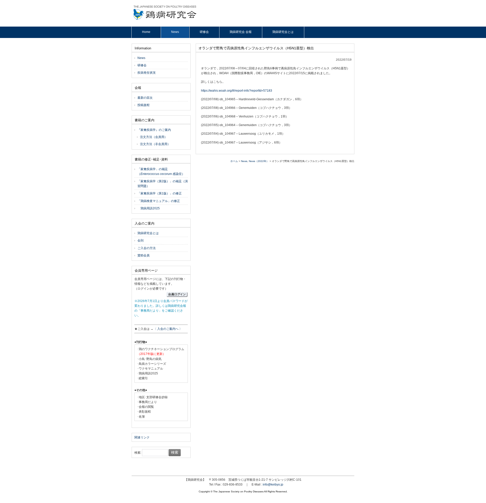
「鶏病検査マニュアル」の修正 (158, 201)
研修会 (142, 65)
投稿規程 (143, 105)
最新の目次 (145, 97)
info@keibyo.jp (273, 484)
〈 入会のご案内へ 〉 (167, 329)
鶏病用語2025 (148, 208)
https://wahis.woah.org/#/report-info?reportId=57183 (236, 90)
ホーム (234, 161)
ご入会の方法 (146, 248)
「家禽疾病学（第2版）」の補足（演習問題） (162, 183)
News (244, 161)
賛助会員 (143, 255)
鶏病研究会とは (148, 233)
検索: (137, 452)
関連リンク (142, 437)
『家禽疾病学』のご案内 (154, 130)
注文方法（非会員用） (155, 144)
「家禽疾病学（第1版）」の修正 (159, 193)
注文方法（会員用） (153, 137)
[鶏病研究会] (165, 18)
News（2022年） (259, 161)
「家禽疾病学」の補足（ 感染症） (161, 171)
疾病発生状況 (146, 72)
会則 (140, 240)
